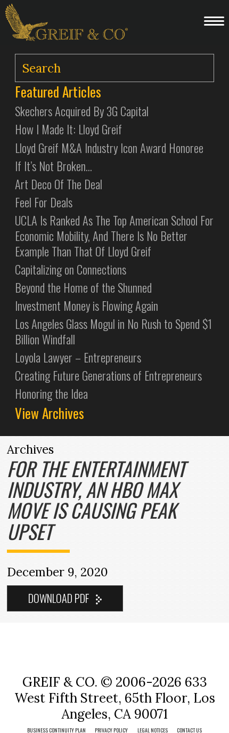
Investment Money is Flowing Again (86, 305)
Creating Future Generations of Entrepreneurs (108, 375)
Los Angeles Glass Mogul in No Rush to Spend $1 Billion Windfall (113, 331)
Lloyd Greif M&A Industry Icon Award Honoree (109, 147)
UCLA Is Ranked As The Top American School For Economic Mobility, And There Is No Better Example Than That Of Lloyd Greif (114, 235)
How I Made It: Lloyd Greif (68, 129)
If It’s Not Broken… (53, 165)
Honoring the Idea (51, 393)
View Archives (49, 413)
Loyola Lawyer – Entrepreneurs (78, 357)
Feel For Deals (43, 202)
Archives (30, 449)
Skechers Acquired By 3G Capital (82, 110)
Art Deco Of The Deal (58, 183)
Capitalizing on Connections (70, 269)
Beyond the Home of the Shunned (83, 287)
